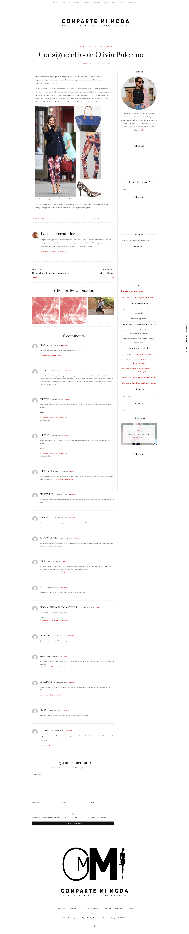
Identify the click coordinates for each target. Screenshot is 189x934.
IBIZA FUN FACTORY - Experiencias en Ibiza (137, 297)
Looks (63, 3)
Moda (122, 3)
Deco (114, 3)
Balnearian (125, 383)
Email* (63, 802)
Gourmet (96, 3)
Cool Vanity (46, 517)
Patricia (44, 370)
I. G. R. (42, 561)
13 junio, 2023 (138, 437)
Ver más (141, 130)
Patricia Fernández (58, 233)
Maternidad (74, 3)
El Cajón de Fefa (49, 538)
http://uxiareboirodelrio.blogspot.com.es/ (52, 667)
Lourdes (44, 730)
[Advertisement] (139, 164)
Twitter (53, 252)
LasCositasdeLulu (45, 746)
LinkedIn (118, 908)
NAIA (42, 587)
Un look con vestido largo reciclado (144, 377)
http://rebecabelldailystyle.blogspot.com (62, 479)
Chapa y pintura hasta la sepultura (59, 607)
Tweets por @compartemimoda (132, 291)
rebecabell (46, 471)
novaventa (126, 369)
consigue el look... (84, 46)
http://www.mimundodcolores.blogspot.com (53, 417)
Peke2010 (44, 399)
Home (55, 3)
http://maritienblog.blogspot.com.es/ (51, 355)
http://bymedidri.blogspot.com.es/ (50, 695)
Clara (43, 710)
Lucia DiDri (46, 682)
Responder (65, 345)
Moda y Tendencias (104, 46)
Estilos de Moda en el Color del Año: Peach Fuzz (139, 324)
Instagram (62, 252)
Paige (45, 199)
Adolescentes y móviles (139, 319)
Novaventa (125, 377)
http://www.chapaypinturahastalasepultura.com (54, 620)
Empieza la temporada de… (139, 434)
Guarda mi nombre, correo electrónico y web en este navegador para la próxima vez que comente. (71, 817)
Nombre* (35, 802)
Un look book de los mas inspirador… (50, 273)
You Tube (108, 908)
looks (138, 430)
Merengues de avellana (143, 354)
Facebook (44, 252)
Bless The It (46, 494)
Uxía (42, 656)
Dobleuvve (46, 635)
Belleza (86, 3)
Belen (43, 345)
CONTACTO (132, 3)
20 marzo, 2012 (104, 63)
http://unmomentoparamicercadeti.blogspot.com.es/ (55, 572)
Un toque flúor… (106, 273)
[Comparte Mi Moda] (94, 22)
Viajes (106, 3)
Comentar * (36, 774)
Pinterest (97, 908)
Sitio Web (92, 802)
